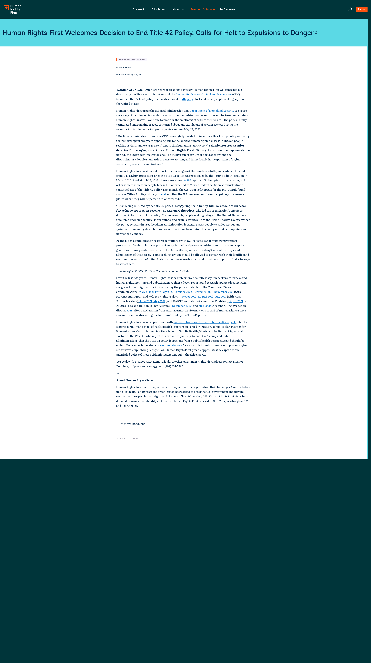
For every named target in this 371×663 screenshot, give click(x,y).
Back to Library (130, 438)
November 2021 (223, 292)
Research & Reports (203, 9)
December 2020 (181, 306)
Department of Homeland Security (211, 111)
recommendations (170, 345)
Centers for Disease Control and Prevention (204, 94)
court (130, 310)
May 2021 (159, 301)
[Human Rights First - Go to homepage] (12, 9)
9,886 (187, 180)
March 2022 (146, 292)
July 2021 (220, 296)
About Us (178, 9)
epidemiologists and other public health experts (204, 322)
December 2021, (203, 292)
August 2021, (205, 296)
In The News (227, 9)
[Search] (350, 9)
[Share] (316, 32)
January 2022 (183, 292)
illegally (187, 99)
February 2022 (164, 292)
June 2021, (146, 301)
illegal (161, 194)
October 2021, (188, 296)
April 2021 (236, 301)
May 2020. (205, 306)
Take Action (158, 9)
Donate (361, 9)
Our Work (138, 9)
